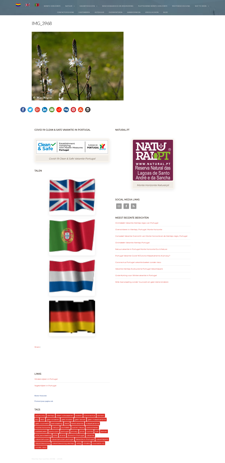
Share (36, 347)
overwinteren (92, 427)
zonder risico (40, 447)
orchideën (65, 427)
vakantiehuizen (42, 439)
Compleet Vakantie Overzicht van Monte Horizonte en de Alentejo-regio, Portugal (151, 236)
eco (36, 419)
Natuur (68, 6)
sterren (104, 431)
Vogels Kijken (152, 12)
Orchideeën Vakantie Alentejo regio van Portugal (136, 223)
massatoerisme (92, 423)
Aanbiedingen (134, 12)
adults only (40, 415)
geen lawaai (80, 419)
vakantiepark (102, 439)
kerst (67, 423)
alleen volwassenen (64, 415)
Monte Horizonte (52, 6)
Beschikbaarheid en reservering (117, 6)
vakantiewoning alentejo (63, 443)
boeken (78, 415)
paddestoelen (41, 431)
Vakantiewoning (42, 443)
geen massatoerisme (97, 419)
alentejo (50, 415)
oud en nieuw (78, 427)
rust (97, 431)
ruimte (90, 431)
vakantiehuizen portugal (62, 439)
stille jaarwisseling (43, 435)
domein (100, 415)
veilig (78, 443)
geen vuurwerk (42, 423)
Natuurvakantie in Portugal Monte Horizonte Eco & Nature (141, 249)
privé (82, 431)
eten (42, 419)
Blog (165, 12)
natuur (56, 427)
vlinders (86, 443)
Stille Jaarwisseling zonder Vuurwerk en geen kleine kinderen (142, 282)
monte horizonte (42, 427)
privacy (74, 431)
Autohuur (99, 12)
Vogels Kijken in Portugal (45, 385)
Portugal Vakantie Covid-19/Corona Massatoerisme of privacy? (142, 256)
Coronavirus (89, 415)
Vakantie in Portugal (85, 439)
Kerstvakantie (77, 423)
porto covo (54, 431)
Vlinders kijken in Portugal (46, 379)
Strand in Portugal (76, 435)
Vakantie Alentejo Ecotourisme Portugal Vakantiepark (139, 269)
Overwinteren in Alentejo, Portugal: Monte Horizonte (138, 229)
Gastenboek (84, 12)
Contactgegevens (65, 12)
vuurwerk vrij (98, 443)
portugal (65, 431)
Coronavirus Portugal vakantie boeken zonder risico (138, 262)
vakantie (90, 435)
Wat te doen (200, 6)
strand (62, 435)
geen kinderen (53, 419)
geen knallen (67, 419)
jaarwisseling (56, 423)
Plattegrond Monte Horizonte (152, 6)
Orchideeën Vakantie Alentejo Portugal (132, 242)
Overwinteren (115, 12)
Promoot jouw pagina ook (43, 401)
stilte (55, 435)
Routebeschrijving (181, 6)
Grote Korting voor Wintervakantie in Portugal (136, 275)
